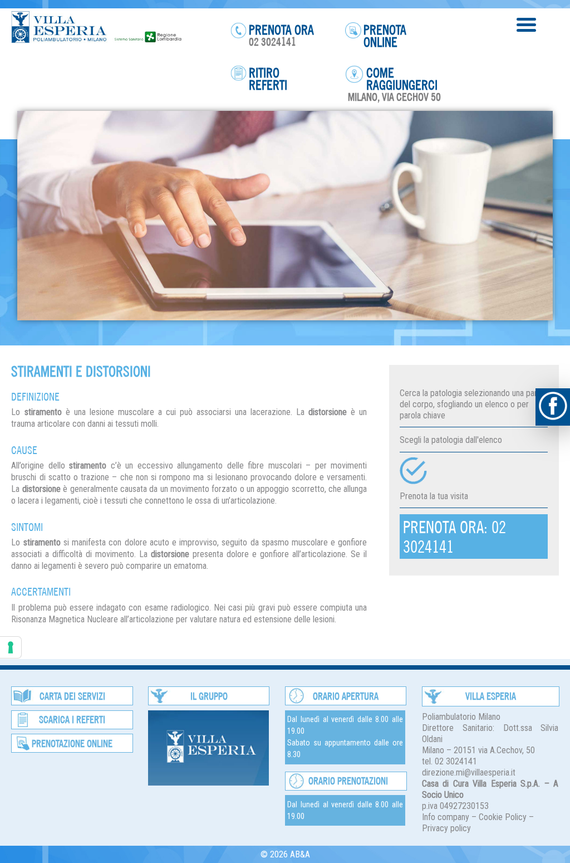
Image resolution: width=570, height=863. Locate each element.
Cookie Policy (503, 817)
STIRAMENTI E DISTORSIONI (81, 371)
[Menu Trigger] (526, 23)
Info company (445, 817)
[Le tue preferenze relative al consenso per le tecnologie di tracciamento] (10, 647)
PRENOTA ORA (281, 29)
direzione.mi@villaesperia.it (468, 772)
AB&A (300, 854)
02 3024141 (272, 41)
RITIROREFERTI (268, 78)
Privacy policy (446, 828)
